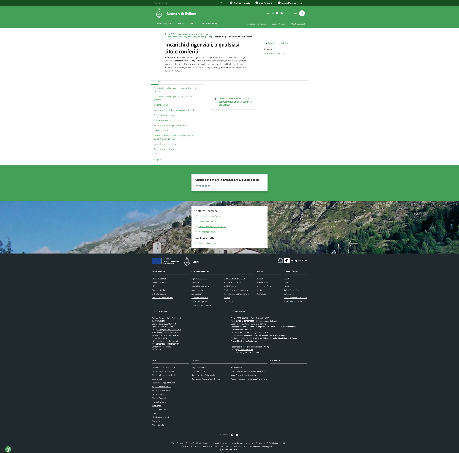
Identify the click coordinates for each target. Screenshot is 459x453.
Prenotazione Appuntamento (163, 382)
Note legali (156, 405)
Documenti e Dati (159, 290)
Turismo (227, 297)
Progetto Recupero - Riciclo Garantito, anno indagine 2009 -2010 (256, 378)
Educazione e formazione (201, 305)
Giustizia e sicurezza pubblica (235, 278)
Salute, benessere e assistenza (236, 290)
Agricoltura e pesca (199, 278)
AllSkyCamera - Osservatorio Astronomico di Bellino (251, 371)
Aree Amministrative (160, 282)
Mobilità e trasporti (231, 286)
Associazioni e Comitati (293, 301)
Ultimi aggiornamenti (160, 417)
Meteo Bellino (236, 367)
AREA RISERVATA (229, 449)
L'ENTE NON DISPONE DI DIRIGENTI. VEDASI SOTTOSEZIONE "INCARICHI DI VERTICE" (235, 101)
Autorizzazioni (196, 293)
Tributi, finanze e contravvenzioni (237, 293)
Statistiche (156, 421)
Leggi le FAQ (157, 378)
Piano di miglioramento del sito (164, 375)
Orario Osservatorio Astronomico (243, 375)
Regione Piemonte (160, 3)
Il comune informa (264, 286)
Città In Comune (275, 443)
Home (167, 33)
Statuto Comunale (159, 398)
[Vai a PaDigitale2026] (292, 260)
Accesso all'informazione (256, 23)
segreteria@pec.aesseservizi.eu (247, 352)
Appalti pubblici (197, 290)
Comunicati (261, 293)
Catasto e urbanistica (199, 297)
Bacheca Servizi (158, 394)
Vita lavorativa (229, 301)
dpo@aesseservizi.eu (244, 349)
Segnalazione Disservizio (161, 386)
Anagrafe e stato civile (200, 286)
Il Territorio (288, 286)
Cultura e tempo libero (200, 301)
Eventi (286, 278)
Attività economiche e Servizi (295, 297)
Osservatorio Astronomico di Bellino (205, 378)
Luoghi (286, 282)
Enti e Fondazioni (159, 293)
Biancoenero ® (239, 446)
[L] (215, 99)
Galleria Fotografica (291, 290)
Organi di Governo (159, 278)
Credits (155, 413)
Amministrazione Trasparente (185, 33)
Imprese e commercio (232, 282)
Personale (204, 33)
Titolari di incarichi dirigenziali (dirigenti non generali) (190, 36)
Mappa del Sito (158, 424)
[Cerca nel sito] (302, 13)
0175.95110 (160, 320)
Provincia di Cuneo (198, 371)
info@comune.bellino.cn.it (167, 332)
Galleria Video (289, 293)
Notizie (260, 278)
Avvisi (259, 290)
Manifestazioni (263, 282)
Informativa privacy (159, 401)
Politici (154, 301)
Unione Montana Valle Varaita (203, 375)
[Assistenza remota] (284, 443)
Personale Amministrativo (162, 297)
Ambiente (195, 282)
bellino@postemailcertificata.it (169, 329)
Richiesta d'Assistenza (161, 390)
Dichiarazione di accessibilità (163, 371)
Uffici (154, 286)
